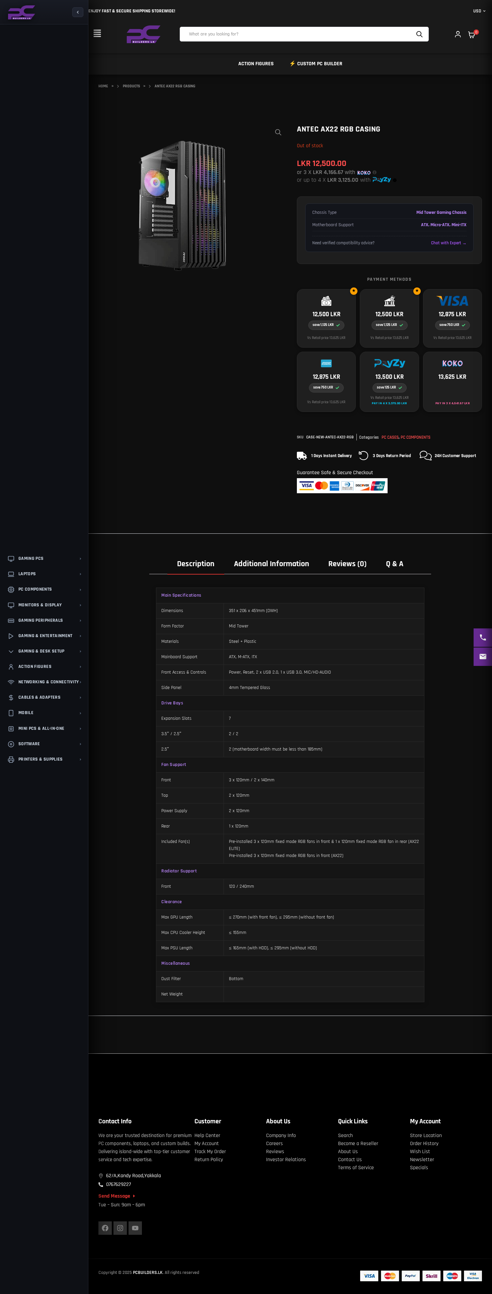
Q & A (394, 564)
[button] (97, 34)
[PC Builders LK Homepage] (21, 12)
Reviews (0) (347, 564)
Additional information (271, 564)
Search (420, 34)
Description (196, 564)
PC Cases (390, 437)
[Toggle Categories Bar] (77, 12)
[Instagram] (120, 1228)
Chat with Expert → (449, 243)
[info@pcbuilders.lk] (483, 657)
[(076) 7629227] (483, 637)
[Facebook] (105, 1228)
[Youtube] (135, 1228)
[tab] (195, 563)
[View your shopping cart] (471, 34)
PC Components (415, 437)
